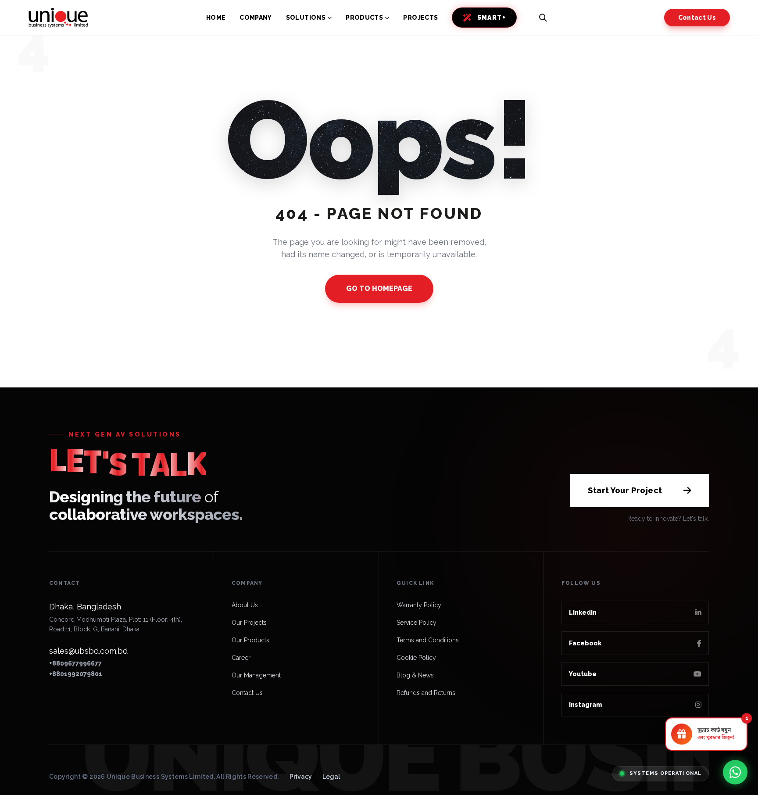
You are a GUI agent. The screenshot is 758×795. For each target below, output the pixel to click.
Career (241, 657)
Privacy (301, 776)
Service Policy (416, 622)
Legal (331, 776)
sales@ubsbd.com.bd (88, 650)
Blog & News (415, 675)
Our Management (256, 675)
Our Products (250, 640)
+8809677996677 (75, 663)
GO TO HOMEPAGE (379, 288)
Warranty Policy (419, 605)
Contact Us (697, 17)
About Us (245, 605)
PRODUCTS (364, 17)
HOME (215, 17)
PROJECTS (420, 17)
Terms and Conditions (428, 640)
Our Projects (249, 622)
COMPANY (256, 17)
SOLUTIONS (305, 17)
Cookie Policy (416, 657)
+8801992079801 (75, 673)
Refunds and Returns (426, 692)
